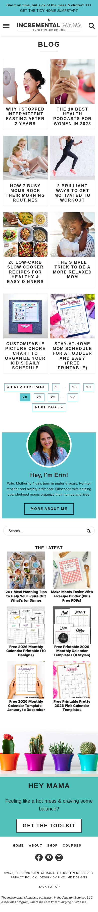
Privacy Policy (24, 877)
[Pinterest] (49, 857)
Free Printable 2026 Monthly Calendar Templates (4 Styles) (72, 651)
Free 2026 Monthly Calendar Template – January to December (26, 705)
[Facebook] (39, 857)
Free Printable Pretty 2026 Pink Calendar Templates (72, 705)
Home (18, 845)
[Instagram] (59, 857)
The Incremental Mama (49, 24)
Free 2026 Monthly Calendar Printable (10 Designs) (26, 651)
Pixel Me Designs (72, 877)
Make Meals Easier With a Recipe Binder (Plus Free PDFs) (72, 596)
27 (72, 397)
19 (88, 387)
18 (74, 387)
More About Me (49, 509)
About (35, 845)
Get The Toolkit (49, 825)
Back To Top (49, 886)
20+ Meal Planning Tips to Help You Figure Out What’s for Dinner (26, 596)
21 (39, 397)
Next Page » (49, 407)
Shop (52, 845)
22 (53, 397)
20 (25, 397)
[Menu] (6, 26)
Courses (72, 845)
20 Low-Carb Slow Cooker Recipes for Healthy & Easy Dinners (25, 272)
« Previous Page (26, 387)
